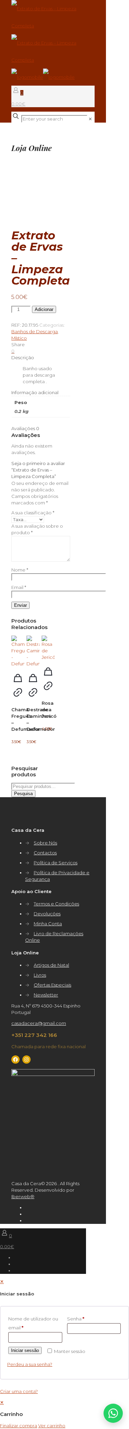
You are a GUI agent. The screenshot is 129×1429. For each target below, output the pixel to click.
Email (18, 587)
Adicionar (44, 309)
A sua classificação (32, 512)
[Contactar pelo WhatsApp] (113, 1413)
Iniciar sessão (25, 1350)
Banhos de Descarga (34, 331)
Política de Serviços (55, 862)
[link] (90, 119)
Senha (75, 1318)
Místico (19, 338)
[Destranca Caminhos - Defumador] (33, 651)
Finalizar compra (18, 1425)
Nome (19, 570)
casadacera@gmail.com (38, 1023)
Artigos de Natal (51, 965)
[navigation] (64, 1414)
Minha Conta (48, 923)
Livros (40, 975)
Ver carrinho (51, 1425)
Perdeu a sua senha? (29, 1364)
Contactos (45, 852)
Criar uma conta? (19, 1391)
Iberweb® (22, 1196)
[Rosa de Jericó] (48, 648)
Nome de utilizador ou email (33, 1323)
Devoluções (47, 913)
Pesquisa (23, 793)
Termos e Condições (56, 903)
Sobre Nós (45, 842)
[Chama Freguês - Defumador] (17, 651)
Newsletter (46, 995)
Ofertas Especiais (52, 985)
